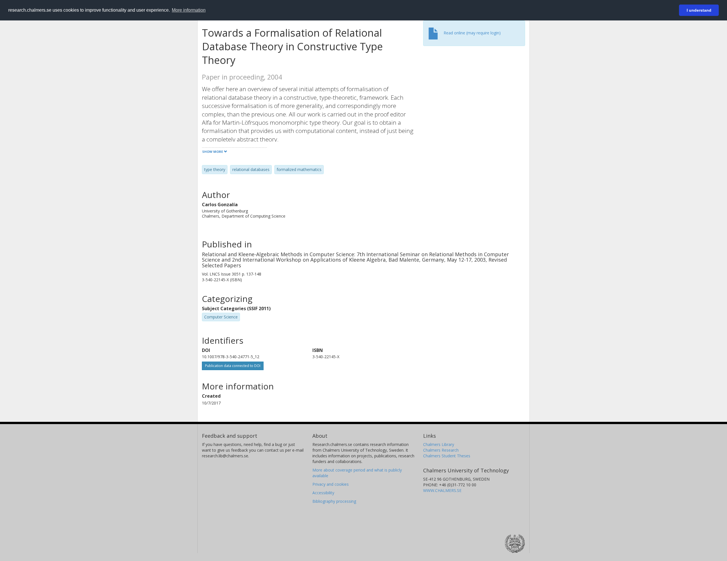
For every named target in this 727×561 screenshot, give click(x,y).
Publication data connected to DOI (232, 365)
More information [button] (189, 10)
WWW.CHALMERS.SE (442, 490)
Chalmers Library (438, 444)
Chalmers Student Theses (446, 455)
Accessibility (323, 492)
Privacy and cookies (330, 484)
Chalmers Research (441, 450)
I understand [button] (699, 10)
